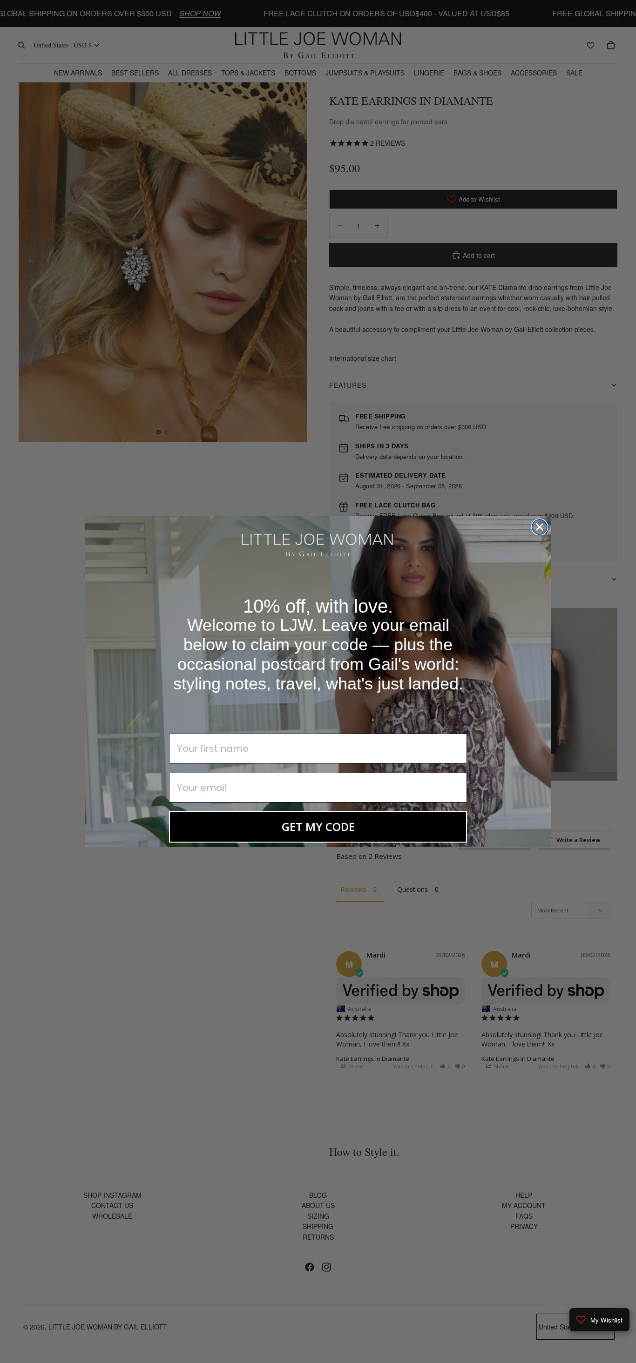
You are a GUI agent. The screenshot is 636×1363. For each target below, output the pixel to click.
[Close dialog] (539, 527)
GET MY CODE (318, 826)
